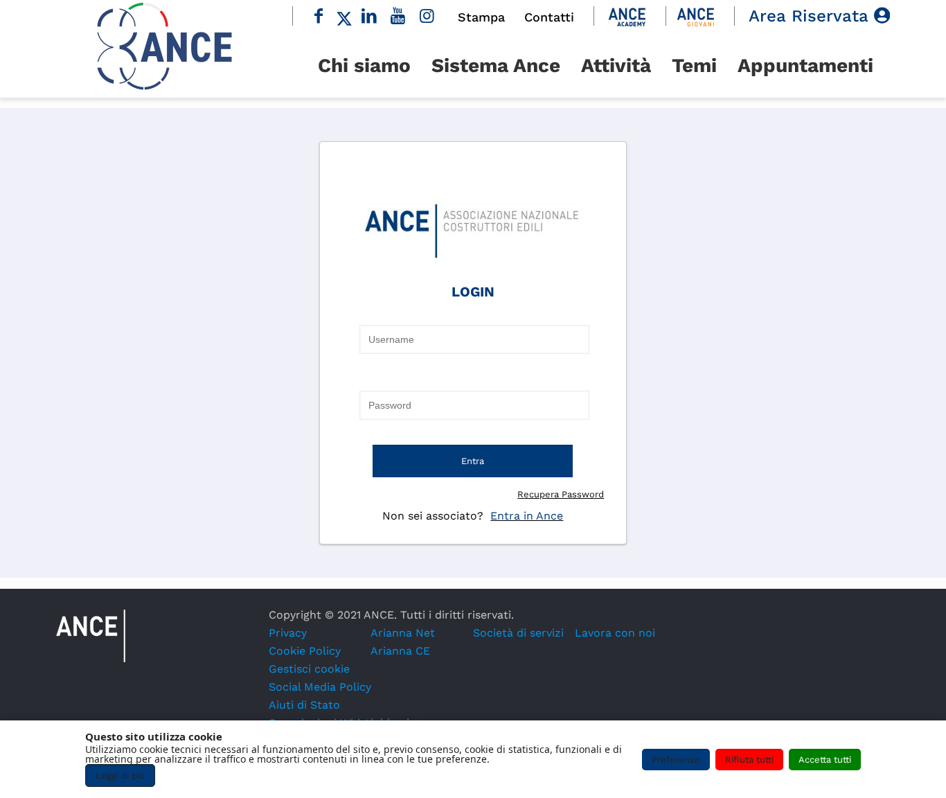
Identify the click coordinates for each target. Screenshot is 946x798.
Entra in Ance (526, 515)
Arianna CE (400, 650)
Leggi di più (120, 775)
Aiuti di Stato (304, 704)
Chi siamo (364, 65)
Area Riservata (811, 16)
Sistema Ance (495, 65)
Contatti (549, 17)
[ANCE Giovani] (696, 16)
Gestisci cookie (309, 668)
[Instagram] (427, 16)
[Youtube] (398, 16)
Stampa (481, 17)
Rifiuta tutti (749, 759)
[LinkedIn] (370, 16)
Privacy (288, 632)
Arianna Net (403, 632)
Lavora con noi (615, 632)
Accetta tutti (824, 759)
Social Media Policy (320, 686)
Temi (694, 65)
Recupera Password (560, 494)
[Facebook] (318, 16)
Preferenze (676, 759)
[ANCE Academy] (627, 16)
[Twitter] (344, 16)
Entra (472, 461)
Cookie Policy (305, 650)
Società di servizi (518, 632)
